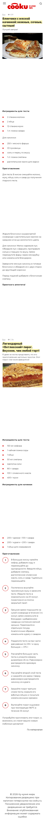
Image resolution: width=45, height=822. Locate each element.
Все (3, 15)
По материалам (35, 730)
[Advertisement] (22, 84)
